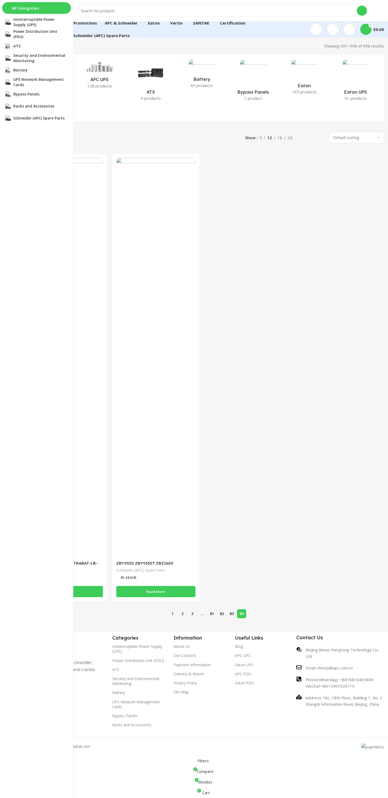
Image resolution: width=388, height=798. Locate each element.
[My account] (316, 29)
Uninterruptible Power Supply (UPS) (137, 649)
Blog (239, 646)
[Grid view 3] (311, 137)
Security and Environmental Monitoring (135, 681)
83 (232, 613)
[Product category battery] (202, 75)
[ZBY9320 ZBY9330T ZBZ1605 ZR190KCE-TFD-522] (155, 358)
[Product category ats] (151, 82)
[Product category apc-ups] (99, 76)
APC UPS (242, 655)
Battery (118, 692)
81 (212, 613)
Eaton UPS (244, 664)
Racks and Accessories (131, 724)
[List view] (302, 137)
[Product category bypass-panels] (253, 82)
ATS (115, 669)
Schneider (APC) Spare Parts (140, 570)
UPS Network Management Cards (136, 704)
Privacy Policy (185, 682)
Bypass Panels (124, 715)
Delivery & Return (189, 673)
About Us (182, 646)
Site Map (181, 692)
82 (222, 613)
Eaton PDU (244, 682)
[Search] (362, 11)
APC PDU (243, 673)
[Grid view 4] (320, 137)
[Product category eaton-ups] (356, 82)
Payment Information (192, 664)
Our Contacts (185, 655)
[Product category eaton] (304, 79)
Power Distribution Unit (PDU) (138, 660)
